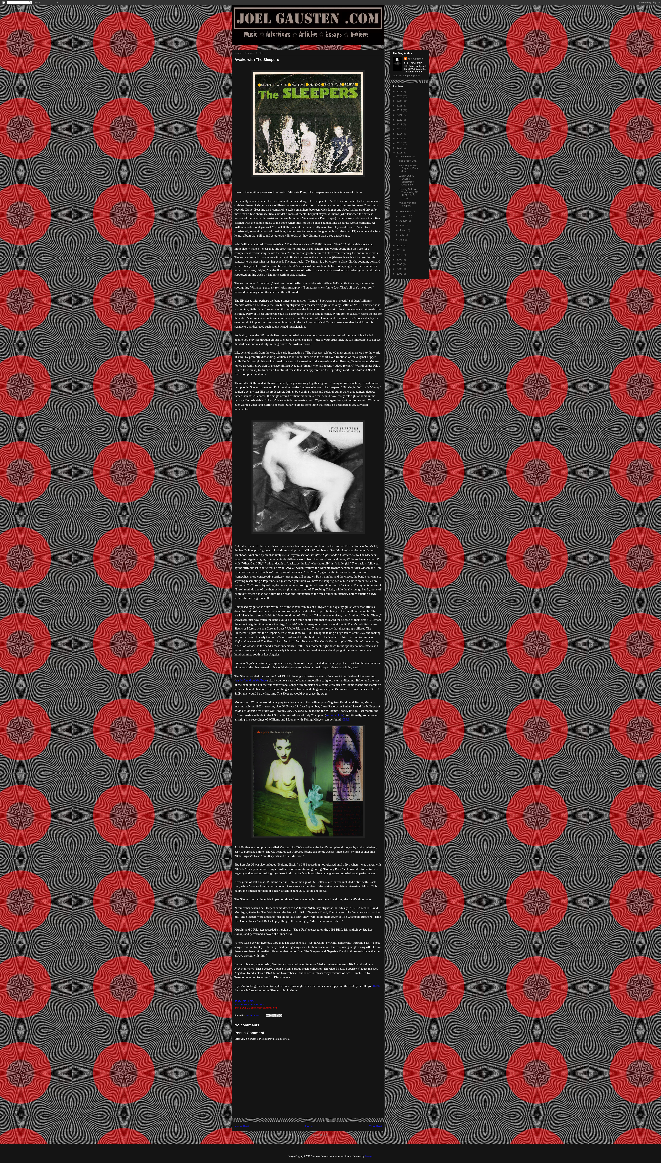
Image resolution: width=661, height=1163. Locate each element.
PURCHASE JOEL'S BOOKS (249, 1004)
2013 (400, 152)
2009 (400, 259)
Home (309, 1126)
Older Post (375, 1126)
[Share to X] (274, 1015)
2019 (400, 124)
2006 (400, 273)
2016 (400, 138)
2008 (400, 264)
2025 (400, 96)
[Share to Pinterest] (280, 1015)
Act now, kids (334, 715)
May (402, 234)
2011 (399, 250)
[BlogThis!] (270, 1015)
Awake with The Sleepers (407, 204)
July (402, 225)
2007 (400, 269)
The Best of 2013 (408, 160)
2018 (400, 129)
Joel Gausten (415, 58)
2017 (400, 133)
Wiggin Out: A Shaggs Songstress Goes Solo (406, 180)
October (404, 216)
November (406, 211)
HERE (346, 719)
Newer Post (241, 1126)
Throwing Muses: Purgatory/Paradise (408, 168)
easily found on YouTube (251, 680)
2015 (400, 143)
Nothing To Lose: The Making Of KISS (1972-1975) (408, 193)
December (406, 156)
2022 (400, 110)
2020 (400, 119)
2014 (400, 147)
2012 (400, 245)
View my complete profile (406, 75)
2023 (400, 105)
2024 (400, 100)
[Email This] (267, 1015)
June (403, 230)
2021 (400, 115)
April (402, 239)
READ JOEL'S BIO (244, 1001)
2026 (400, 91)
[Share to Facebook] (277, 1015)
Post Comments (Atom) (315, 1135)
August (404, 220)
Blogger (369, 1156)
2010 (400, 255)
